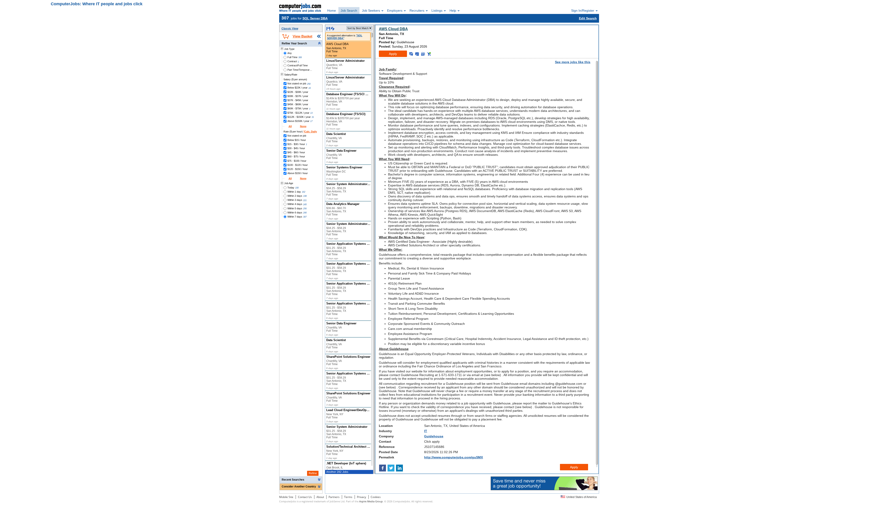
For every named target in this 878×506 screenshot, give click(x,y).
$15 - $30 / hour (296, 144)
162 (303, 192)
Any (289, 53)
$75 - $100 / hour (296, 160)
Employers (394, 10)
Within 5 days (294, 208)
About (320, 497)
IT (425, 431)
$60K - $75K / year (297, 108)
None (303, 126)
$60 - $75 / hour (296, 156)
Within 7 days (294, 216)
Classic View (289, 28)
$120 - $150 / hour (297, 169)
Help (453, 10)
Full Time (292, 57)
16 (309, 88)
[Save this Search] (329, 29)
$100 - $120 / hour (297, 165)
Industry (385, 431)
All (290, 126)
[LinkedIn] (400, 468)
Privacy (361, 497)
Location (386, 426)
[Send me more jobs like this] (411, 54)
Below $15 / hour (296, 140)
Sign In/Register (582, 10)
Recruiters (417, 10)
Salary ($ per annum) (295, 79)
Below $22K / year (297, 87)
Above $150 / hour (297, 173)
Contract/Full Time (297, 65)
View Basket (302, 36)
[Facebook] (383, 468)
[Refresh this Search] (333, 29)
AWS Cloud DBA (393, 29)
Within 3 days (294, 200)
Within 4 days (294, 204)
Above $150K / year (298, 121)
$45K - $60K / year (297, 104)
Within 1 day (294, 191)
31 (313, 117)
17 (311, 121)
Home (331, 10)
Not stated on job (296, 83)
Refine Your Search (294, 43)
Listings (436, 10)
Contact (385, 441)
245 (305, 204)
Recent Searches (293, 479)
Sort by (358, 28)
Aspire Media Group (371, 501)
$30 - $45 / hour (296, 148)
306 (300, 57)
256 (305, 208)
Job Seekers (371, 10)
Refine (313, 473)
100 (297, 188)
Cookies (376, 497)
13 (311, 113)
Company (386, 436)
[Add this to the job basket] (429, 54)
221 (305, 200)
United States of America (581, 497)
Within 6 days (294, 212)
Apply (393, 54)
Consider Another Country (299, 486)
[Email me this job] (417, 54)
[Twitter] (391, 468)
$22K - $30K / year (297, 92)
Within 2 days (294, 195)
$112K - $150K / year (299, 117)
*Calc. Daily (310, 131)
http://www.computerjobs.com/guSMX (453, 457)
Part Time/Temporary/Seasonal (300, 69)
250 (309, 84)
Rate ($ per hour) (300, 131)
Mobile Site (286, 497)
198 (305, 196)
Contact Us (305, 497)
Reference (387, 447)
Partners (334, 497)
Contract (292, 61)
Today (290, 187)
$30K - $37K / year (297, 96)
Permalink (386, 457)
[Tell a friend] (423, 54)
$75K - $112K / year (298, 112)
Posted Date (388, 452)
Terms (348, 497)
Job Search (349, 10)
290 (305, 213)
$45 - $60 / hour (296, 152)
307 (305, 217)
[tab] (301, 43)
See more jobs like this (572, 62)
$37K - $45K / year (297, 100)
